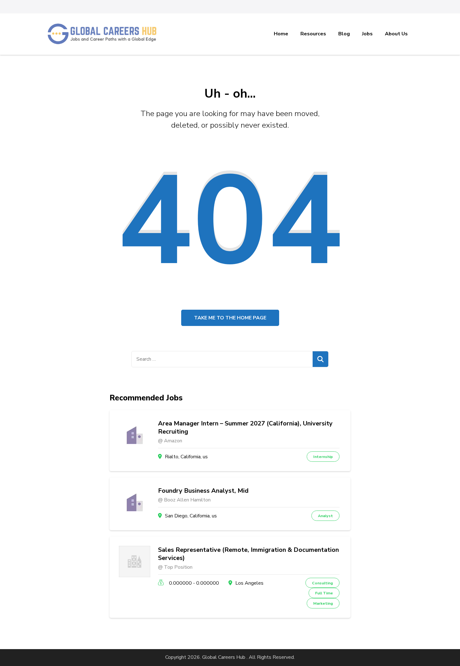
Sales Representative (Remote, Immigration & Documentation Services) (248, 554)
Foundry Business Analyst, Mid (203, 491)
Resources (313, 33)
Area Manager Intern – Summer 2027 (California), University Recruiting (245, 427)
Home (281, 33)
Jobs (367, 33)
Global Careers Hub (223, 657)
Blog (344, 33)
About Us (396, 33)
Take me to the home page (230, 317)
